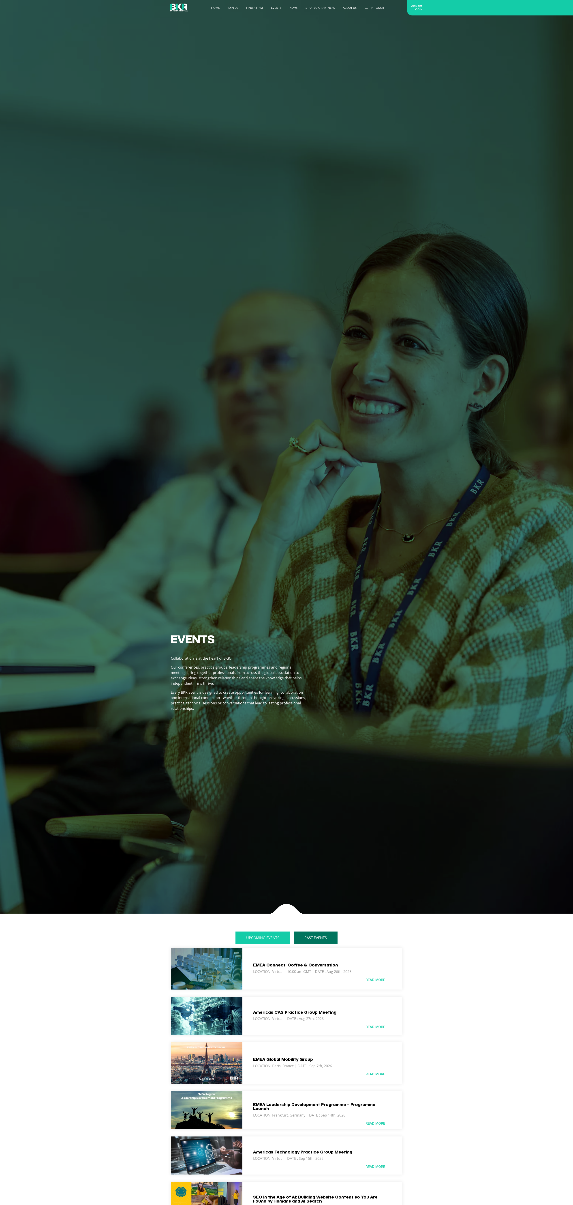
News (293, 8)
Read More (375, 980)
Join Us (233, 8)
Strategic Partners (320, 8)
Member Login (417, 7)
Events (276, 8)
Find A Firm (254, 8)
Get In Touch (374, 8)
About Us (350, 8)
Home (215, 8)
